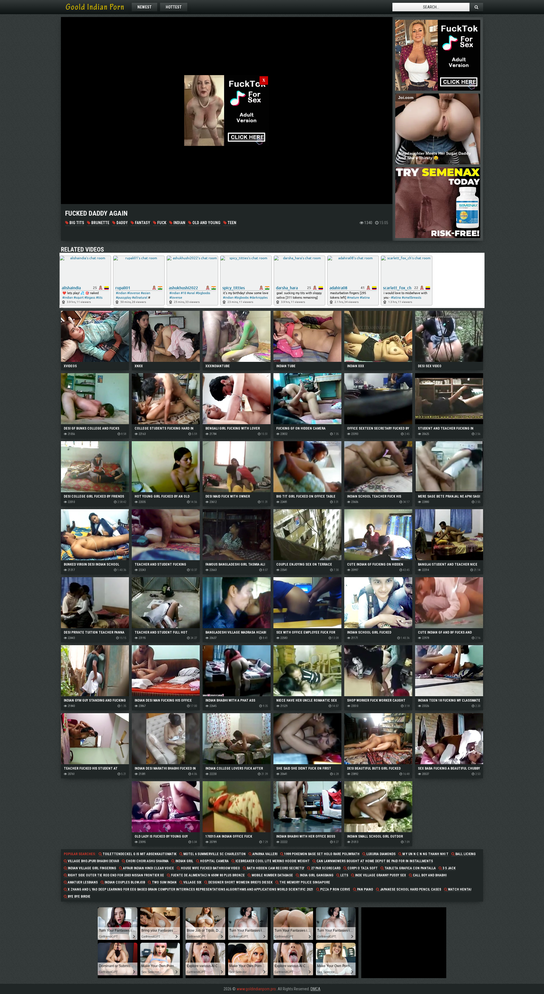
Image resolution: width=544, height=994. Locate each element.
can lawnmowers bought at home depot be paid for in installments (374, 861)
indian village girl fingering (91, 868)
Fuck (161, 222)
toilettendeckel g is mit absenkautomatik (139, 854)
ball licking (465, 854)
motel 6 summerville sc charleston (214, 854)
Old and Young (206, 222)
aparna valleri (264, 854)
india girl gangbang (316, 875)
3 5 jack (449, 868)
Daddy (122, 222)
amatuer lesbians (82, 882)
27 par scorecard (325, 868)
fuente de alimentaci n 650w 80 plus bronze (207, 875)
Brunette (99, 222)
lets (343, 875)
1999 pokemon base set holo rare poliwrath (321, 854)
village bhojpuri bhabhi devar (93, 861)
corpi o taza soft (362, 868)
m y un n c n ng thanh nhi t (425, 854)
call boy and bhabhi (429, 875)
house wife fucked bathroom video (210, 868)
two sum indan (164, 882)
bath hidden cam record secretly (275, 868)
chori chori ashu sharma (147, 861)
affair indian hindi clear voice (148, 868)
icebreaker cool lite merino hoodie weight (272, 861)
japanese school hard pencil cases (410, 889)
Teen (231, 222)
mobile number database (272, 875)
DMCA (315, 989)
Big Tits (76, 222)
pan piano (364, 889)
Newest (144, 7)
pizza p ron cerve (334, 889)
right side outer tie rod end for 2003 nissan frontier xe (115, 875)
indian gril (184, 861)
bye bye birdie (78, 897)
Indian (179, 222)
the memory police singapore (304, 882)
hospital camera (214, 861)
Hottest (174, 7)
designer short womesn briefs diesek (240, 882)
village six (191, 882)
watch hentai (459, 889)
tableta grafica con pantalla (410, 868)
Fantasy (142, 222)
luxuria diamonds (381, 854)
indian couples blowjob (124, 882)
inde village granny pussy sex (380, 875)
